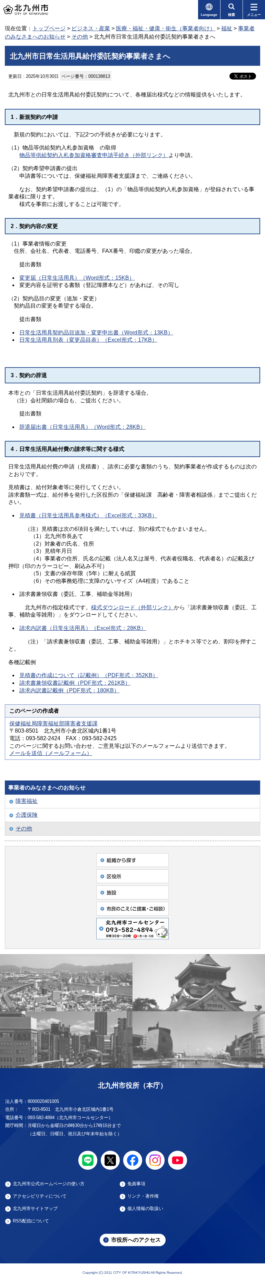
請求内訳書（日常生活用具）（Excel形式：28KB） (82, 628)
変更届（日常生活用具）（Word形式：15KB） (77, 278)
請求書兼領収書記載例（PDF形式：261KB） (74, 683)
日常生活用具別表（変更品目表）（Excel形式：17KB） (88, 340)
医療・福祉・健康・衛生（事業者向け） (165, 28)
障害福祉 (27, 801)
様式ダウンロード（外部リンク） (132, 607)
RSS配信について (31, 1221)
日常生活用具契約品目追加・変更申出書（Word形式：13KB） (96, 332)
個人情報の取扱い (145, 1208)
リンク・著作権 (143, 1196)
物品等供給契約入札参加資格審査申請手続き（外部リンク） (93, 155)
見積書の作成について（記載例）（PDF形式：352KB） (88, 675)
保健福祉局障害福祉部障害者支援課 (53, 723)
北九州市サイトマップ (35, 1208)
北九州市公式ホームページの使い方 (49, 1183)
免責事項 (136, 1183)
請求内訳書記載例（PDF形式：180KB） (69, 690)
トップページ (49, 28)
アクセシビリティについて (40, 1196)
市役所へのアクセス (136, 1240)
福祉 (226, 28)
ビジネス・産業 (90, 28)
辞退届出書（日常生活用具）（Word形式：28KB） (82, 427)
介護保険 (27, 815)
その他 (79, 37)
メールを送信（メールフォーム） (50, 753)
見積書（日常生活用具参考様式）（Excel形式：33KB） (88, 515)
